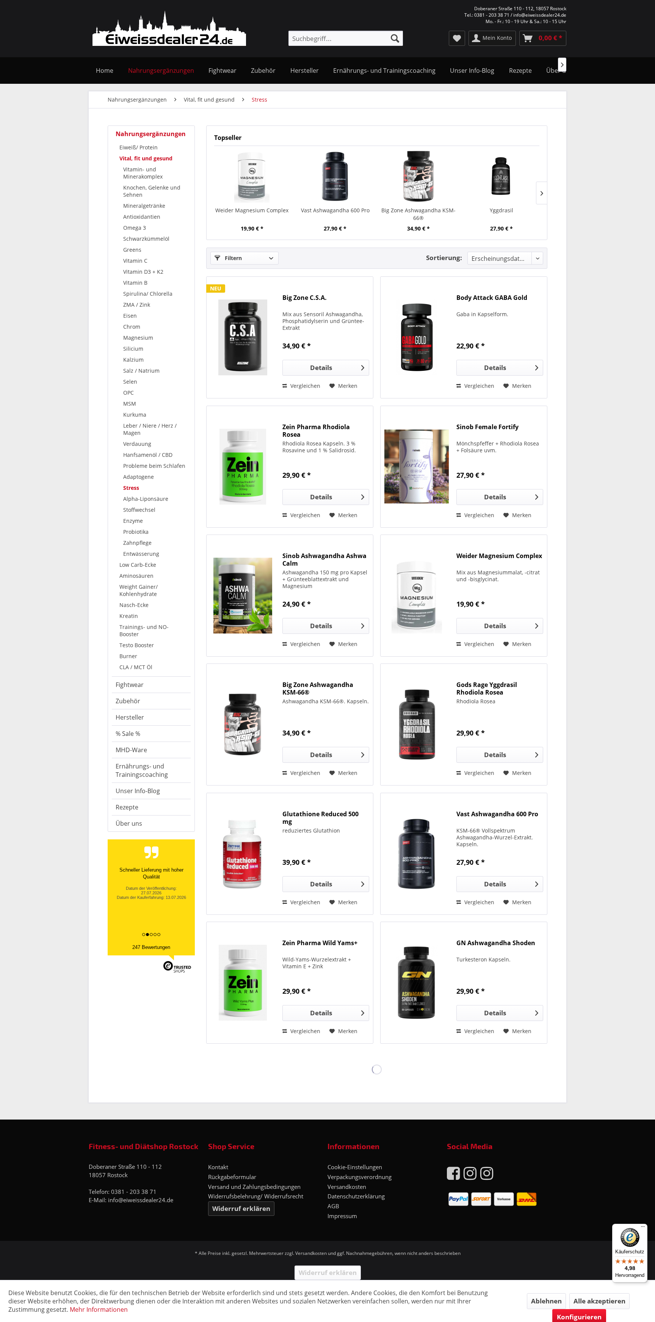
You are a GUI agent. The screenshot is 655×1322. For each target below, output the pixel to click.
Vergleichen (304, 385)
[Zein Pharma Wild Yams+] (242, 983)
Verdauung (137, 443)
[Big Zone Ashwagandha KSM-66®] (418, 176)
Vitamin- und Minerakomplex (143, 173)
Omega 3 (134, 227)
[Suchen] (395, 38)
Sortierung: (444, 257)
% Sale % (128, 733)
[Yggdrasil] (502, 176)
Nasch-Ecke (134, 604)
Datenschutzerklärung (356, 1196)
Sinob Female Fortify (487, 427)
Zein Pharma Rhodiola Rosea (316, 430)
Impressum (342, 1216)
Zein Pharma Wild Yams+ (319, 943)
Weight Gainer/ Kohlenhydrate (138, 590)
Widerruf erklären (241, 1208)
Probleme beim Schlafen (154, 465)
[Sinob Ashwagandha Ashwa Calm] (242, 596)
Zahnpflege (137, 542)
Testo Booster (136, 645)
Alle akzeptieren (599, 1301)
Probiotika (136, 531)
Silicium (133, 348)
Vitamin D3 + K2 (143, 271)
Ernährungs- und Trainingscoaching (142, 770)
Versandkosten (347, 1186)
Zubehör (128, 701)
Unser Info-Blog (138, 791)
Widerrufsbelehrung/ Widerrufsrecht (255, 1196)
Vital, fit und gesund (145, 158)
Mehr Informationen (99, 1309)
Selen (130, 381)
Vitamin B (135, 282)
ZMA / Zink (136, 304)
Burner (128, 656)
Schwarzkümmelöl (146, 238)
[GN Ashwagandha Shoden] (416, 983)
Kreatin (128, 615)
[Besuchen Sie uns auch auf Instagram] (470, 1172)
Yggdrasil (501, 210)
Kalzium (133, 359)
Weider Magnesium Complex (251, 210)
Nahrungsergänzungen (151, 134)
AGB (333, 1206)
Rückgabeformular (232, 1177)
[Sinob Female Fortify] (416, 467)
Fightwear (130, 685)
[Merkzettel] (457, 38)
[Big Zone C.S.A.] (242, 337)
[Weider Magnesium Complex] (252, 176)
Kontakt (218, 1167)
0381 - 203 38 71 (134, 1191)
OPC (128, 392)
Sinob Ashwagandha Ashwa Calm (324, 559)
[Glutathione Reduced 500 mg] (242, 854)
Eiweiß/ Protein (138, 147)
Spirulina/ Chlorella (147, 293)
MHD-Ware (131, 750)
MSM (129, 403)
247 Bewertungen (151, 947)
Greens (132, 249)
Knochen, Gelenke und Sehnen (151, 191)
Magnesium (138, 337)
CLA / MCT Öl (135, 667)
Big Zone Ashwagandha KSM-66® (418, 214)
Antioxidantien (141, 216)
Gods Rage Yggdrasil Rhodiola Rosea (486, 688)
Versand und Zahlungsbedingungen (254, 1186)
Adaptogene (138, 476)
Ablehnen (546, 1301)
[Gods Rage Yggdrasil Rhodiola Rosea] (416, 724)
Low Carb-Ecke (137, 564)
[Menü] (642, 1228)
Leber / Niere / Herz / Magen (150, 429)
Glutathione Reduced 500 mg (320, 817)
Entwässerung (141, 553)
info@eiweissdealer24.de (140, 1200)
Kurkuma (134, 414)
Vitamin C (135, 260)
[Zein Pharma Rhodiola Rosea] (242, 467)
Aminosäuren (136, 575)
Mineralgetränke (144, 205)
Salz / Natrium (141, 370)
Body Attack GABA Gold (491, 298)
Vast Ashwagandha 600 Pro (335, 210)
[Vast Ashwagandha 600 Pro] (335, 176)
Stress (131, 487)
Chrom (131, 326)
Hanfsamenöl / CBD (147, 454)
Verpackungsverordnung (360, 1177)
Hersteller (130, 717)
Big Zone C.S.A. (304, 298)
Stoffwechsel (139, 509)
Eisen (130, 315)
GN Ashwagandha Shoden (495, 943)
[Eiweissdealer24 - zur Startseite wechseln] (169, 30)
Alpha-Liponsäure (145, 498)
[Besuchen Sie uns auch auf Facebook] (453, 1172)
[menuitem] (345, 38)
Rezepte (127, 807)
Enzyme (133, 520)
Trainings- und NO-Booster (144, 630)
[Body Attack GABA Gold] (416, 337)
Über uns (129, 823)
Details (321, 367)
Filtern (232, 258)
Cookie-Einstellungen (355, 1167)
